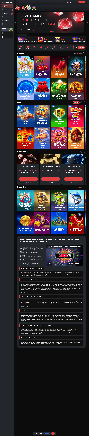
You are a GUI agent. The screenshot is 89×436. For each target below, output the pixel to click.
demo (25, 69)
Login (75, 2)
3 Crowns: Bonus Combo (83, 41)
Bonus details (28, 182)
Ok (52, 433)
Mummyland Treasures (48, 41)
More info (27, 29)
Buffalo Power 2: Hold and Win (30, 41)
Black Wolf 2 (63, 41)
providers (81, 47)
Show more (76, 53)
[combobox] (7, 36)
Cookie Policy (46, 433)
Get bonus (28, 179)
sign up (82, 2)
